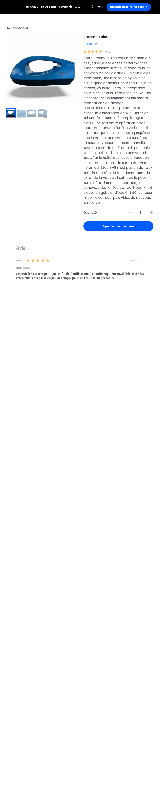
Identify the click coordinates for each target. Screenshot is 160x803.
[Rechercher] (93, 7)
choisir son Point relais (128, 7)
